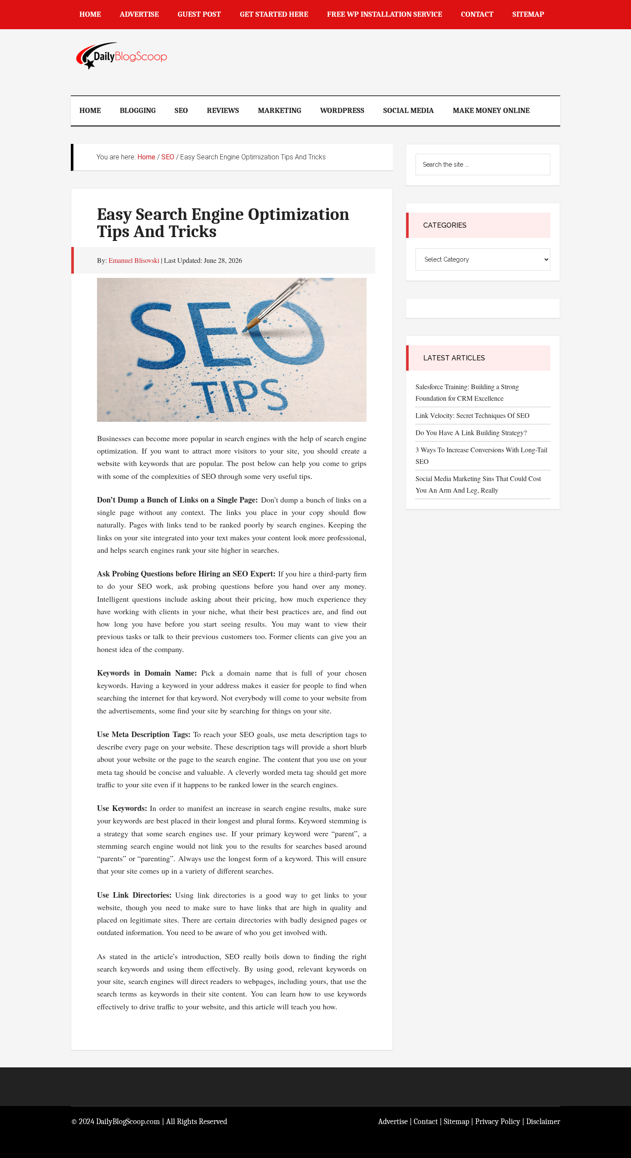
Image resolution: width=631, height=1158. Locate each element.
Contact (426, 1121)
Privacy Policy (497, 1121)
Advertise (393, 1121)
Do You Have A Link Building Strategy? (471, 432)
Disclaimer (543, 1121)
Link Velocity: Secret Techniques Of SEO (473, 415)
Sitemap (456, 1121)
